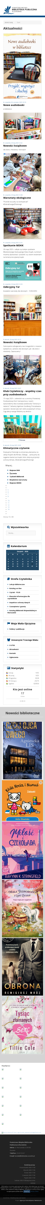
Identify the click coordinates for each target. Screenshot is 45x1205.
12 (8, 505)
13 (8, 507)
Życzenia (13, 473)
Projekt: (28, 1200)
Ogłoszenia (13, 657)
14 (8, 509)
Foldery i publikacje (16, 629)
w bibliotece (7, 109)
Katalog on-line (15, 588)
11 (8, 503)
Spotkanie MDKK (13, 245)
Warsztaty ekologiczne (17, 197)
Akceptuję (26, 1191)
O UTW (12, 645)
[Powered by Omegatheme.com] (21, 1132)
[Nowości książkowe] (22, 126)
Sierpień (21, 551)
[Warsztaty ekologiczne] (22, 172)
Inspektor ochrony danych (19, 602)
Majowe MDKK (15, 483)
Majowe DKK (14, 470)
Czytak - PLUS (14, 592)
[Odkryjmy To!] (22, 271)
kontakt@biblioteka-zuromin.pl (25, 1156)
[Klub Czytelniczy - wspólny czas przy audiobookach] (22, 370)
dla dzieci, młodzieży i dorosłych (14, 150)
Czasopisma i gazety (17, 606)
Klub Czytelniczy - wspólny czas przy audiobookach (22, 392)
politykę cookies (34, 1191)
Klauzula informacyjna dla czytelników (18, 597)
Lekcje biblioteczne (17, 584)
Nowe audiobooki (13, 105)
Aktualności (14, 649)
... (8, 499)
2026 (26, 551)
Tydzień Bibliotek (16, 476)
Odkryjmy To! (11, 286)
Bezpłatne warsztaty (18, 480)
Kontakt (12, 653)
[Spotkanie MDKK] (22, 223)
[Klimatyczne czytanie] (22, 428)
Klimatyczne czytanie (16, 448)
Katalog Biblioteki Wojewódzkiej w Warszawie (22, 611)
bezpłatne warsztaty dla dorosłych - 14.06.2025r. (20, 291)
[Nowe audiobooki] (22, 66)
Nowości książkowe (15, 145)
